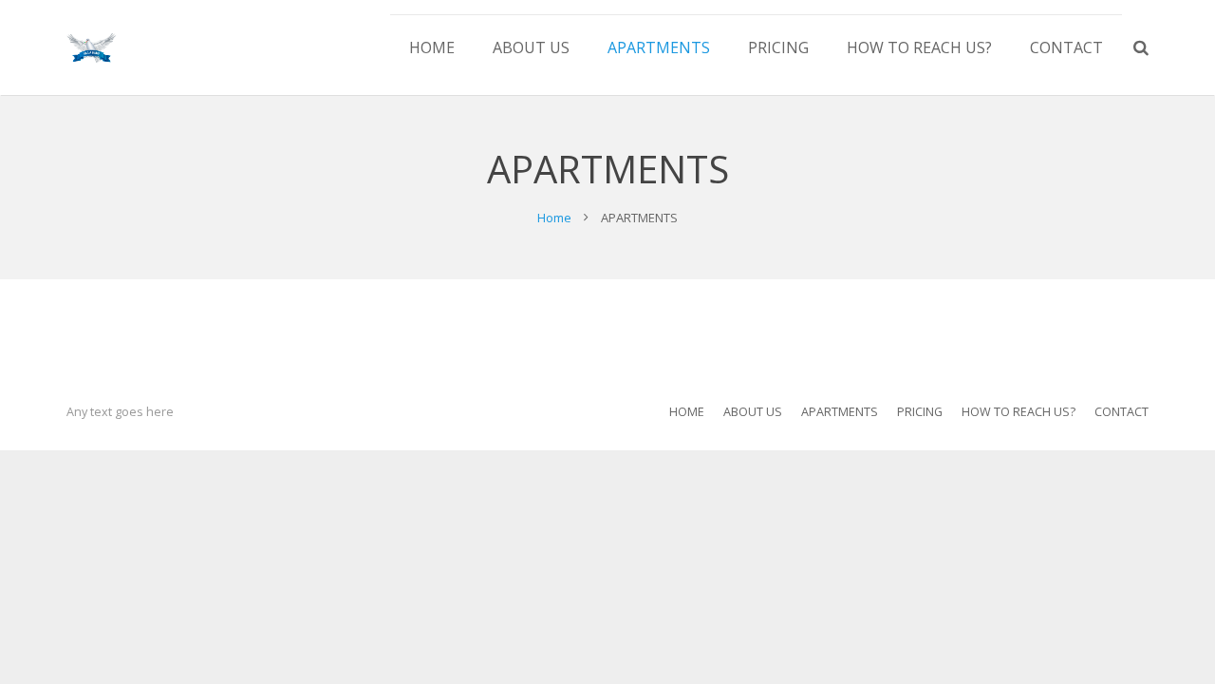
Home (554, 217)
